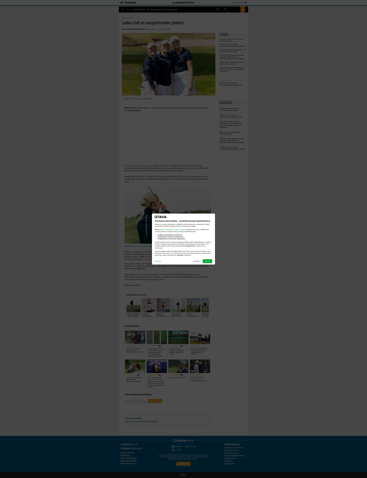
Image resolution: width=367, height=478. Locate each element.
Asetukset (196, 261)
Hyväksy (207, 261)
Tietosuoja (158, 261)
